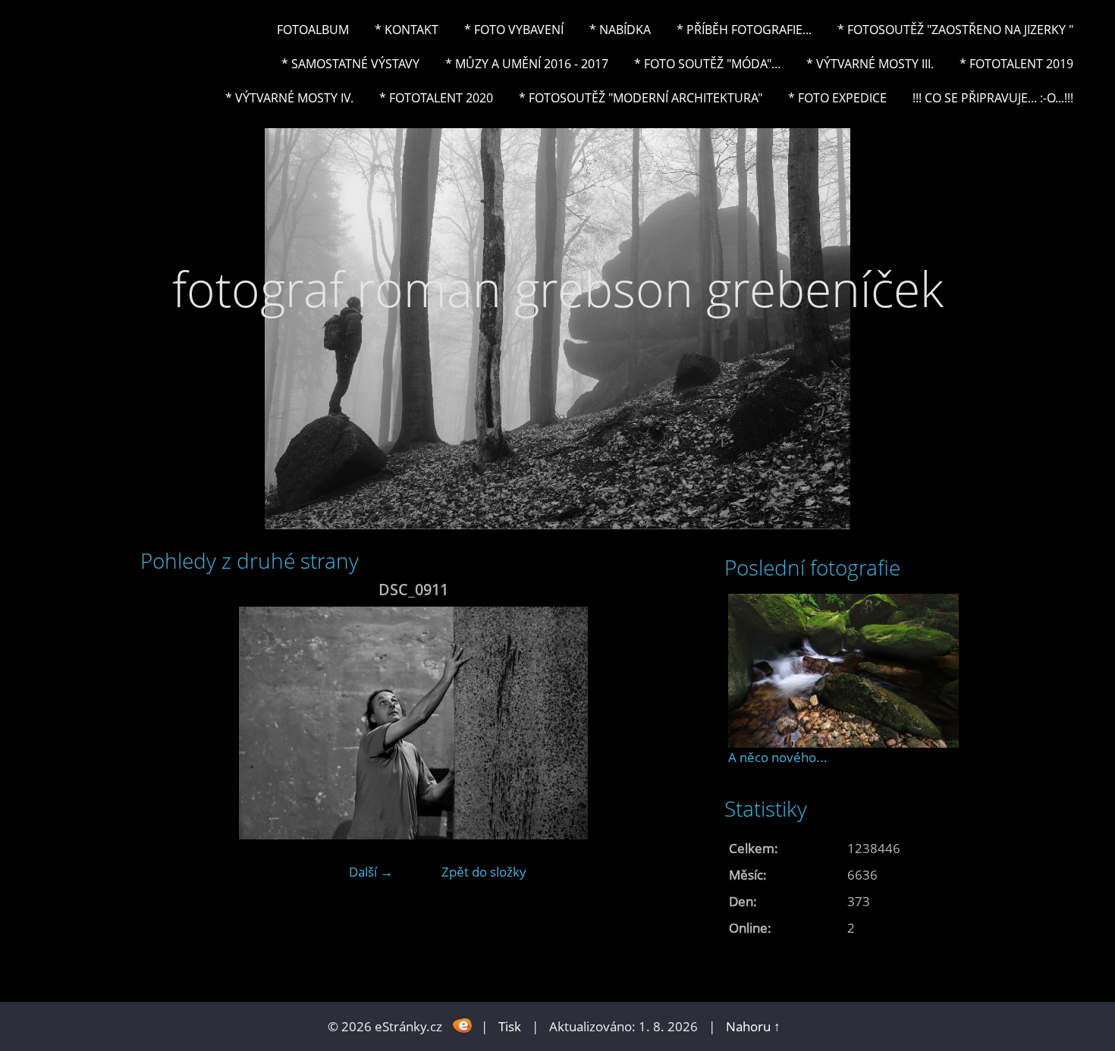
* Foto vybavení (514, 29)
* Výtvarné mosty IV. (289, 97)
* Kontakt (406, 29)
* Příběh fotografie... (744, 29)
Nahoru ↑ (753, 1026)
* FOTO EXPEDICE (837, 97)
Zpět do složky (483, 871)
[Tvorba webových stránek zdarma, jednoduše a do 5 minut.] (463, 1025)
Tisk (509, 1026)
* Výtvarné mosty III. (870, 63)
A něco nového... (778, 757)
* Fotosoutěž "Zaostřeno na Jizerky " (955, 29)
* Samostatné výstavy (350, 63)
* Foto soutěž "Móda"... (707, 63)
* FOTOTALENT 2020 (436, 97)
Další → (371, 871)
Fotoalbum (313, 29)
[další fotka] (662, 723)
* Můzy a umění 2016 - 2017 (526, 63)
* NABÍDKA (620, 29)
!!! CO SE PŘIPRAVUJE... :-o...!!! (992, 97)
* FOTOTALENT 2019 (1016, 63)
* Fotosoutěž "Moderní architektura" (640, 97)
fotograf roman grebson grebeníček (558, 289)
